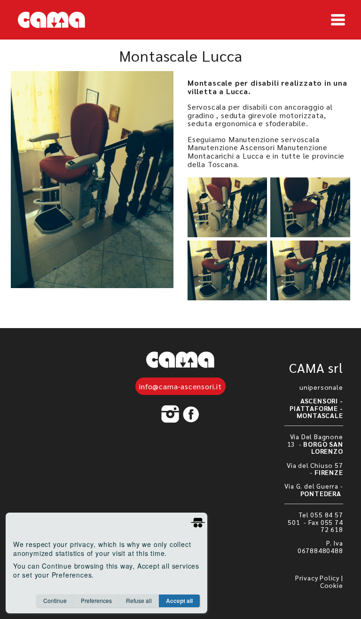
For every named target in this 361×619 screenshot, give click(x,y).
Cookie (331, 585)
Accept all (179, 600)
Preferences (96, 600)
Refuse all (139, 600)
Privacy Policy (317, 577)
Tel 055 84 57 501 (315, 518)
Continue (55, 600)
